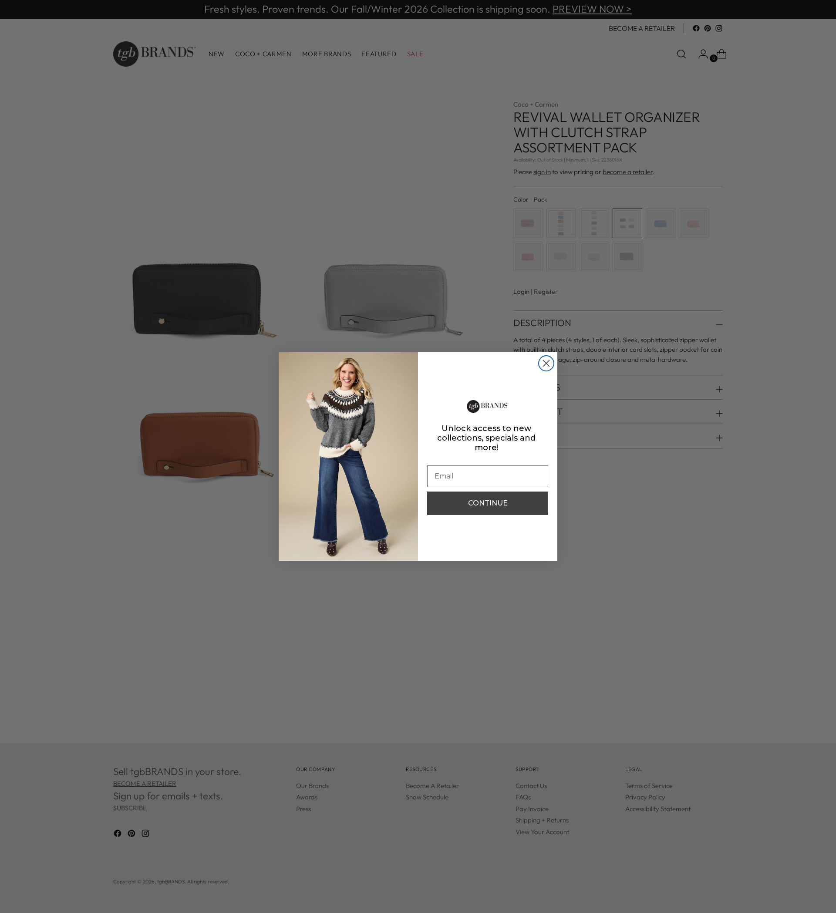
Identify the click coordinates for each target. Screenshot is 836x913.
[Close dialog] (546, 363)
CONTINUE (488, 503)
